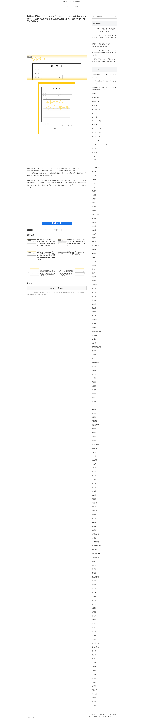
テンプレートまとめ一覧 (99, 144)
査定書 (94, 429)
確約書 (94, 495)
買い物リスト (96, 643)
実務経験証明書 (96, 331)
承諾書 (94, 386)
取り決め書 (95, 245)
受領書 (94, 253)
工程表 (94, 355)
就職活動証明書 (96, 347)
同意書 (94, 265)
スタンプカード (96, 125)
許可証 (94, 604)
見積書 (94, 573)
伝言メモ (94, 183)
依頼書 (94, 195)
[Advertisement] (57, 38)
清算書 (94, 468)
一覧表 (94, 171)
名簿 (93, 273)
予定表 (94, 175)
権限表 (94, 452)
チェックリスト (96, 136)
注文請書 (94, 460)
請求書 (94, 631)
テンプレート (49, 229)
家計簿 (94, 343)
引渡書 (94, 366)
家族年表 (94, 335)
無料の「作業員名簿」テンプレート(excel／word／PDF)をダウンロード (103, 45)
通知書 (94, 678)
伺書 (93, 187)
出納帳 (94, 230)
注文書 (94, 456)
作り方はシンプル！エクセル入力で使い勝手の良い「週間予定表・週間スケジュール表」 (104, 53)
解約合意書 (95, 577)
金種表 (94, 686)
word (43, 229)
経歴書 (94, 530)
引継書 (94, 370)
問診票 (94, 277)
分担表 (94, 238)
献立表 (94, 475)
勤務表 (94, 241)
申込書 (94, 483)
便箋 (93, 203)
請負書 (94, 635)
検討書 (94, 440)
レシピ (94, 164)
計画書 (94, 581)
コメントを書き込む (56, 288)
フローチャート (96, 152)
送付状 (94, 674)
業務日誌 (94, 448)
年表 (93, 358)
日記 (93, 405)
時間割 (94, 417)
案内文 (94, 432)
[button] (115, 17)
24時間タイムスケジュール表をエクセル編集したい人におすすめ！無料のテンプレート (104, 61)
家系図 (94, 339)
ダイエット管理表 (97, 132)
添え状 (94, 464)
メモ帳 (94, 160)
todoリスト (95, 93)
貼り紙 (94, 651)
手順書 (94, 382)
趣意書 (94, 655)
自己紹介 (94, 549)
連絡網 (94, 682)
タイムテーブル (96, 128)
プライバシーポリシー (111, 714)
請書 (93, 627)
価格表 (94, 199)
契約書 (94, 308)
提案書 (94, 394)
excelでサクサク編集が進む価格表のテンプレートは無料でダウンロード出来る (104, 30)
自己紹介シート (96, 557)
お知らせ (94, 105)
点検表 (94, 471)
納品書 (94, 522)
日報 (93, 397)
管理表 (94, 514)
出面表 (94, 234)
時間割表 (94, 421)
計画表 (94, 584)
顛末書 (94, 701)
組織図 (94, 526)
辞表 (93, 658)
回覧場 (94, 288)
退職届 (94, 666)
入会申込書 (95, 214)
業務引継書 (95, 444)
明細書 (94, 409)
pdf (39, 229)
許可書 (94, 600)
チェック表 (95, 140)
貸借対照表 (95, 647)
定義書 (94, 327)
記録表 (94, 596)
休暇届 (94, 179)
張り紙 (94, 374)
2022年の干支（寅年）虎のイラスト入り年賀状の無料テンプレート (104, 88)
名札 (93, 269)
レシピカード (96, 167)
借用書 (94, 206)
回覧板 (94, 292)
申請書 (94, 479)
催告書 (94, 210)
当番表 (94, 378)
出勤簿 (94, 226)
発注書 (94, 487)
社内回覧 (94, 503)
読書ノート (95, 623)
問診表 (94, 280)
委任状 (94, 316)
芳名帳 (94, 561)
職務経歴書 (95, 542)
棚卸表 (94, 436)
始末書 (94, 312)
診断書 (30, 229)
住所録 (94, 191)
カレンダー (95, 113)
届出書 (94, 351)
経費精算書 (95, 534)
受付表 (94, 249)
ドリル (94, 148)
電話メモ (94, 690)
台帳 (93, 257)
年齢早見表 (95, 362)
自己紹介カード (96, 553)
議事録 (94, 639)
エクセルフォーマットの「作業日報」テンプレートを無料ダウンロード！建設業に (104, 38)
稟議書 (94, 507)
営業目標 (94, 284)
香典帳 (94, 705)
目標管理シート (96, 491)
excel (35, 229)
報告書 (94, 300)
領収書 (94, 697)
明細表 (94, 413)
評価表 (94, 616)
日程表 (94, 401)
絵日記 (94, 538)
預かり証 (94, 694)
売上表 (94, 304)
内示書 (94, 218)
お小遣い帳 (95, 97)
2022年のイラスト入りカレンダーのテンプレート (104, 82)
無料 (55, 229)
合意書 (94, 261)
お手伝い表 (95, 101)
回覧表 (94, 296)
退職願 (94, 670)
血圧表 (94, 565)
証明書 (94, 612)
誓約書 (94, 620)
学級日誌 (94, 319)
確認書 (94, 499)
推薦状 (94, 390)
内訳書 (94, 222)
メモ (93, 156)
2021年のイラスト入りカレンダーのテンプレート (104, 76)
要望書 (94, 569)
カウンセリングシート (98, 109)
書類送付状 (95, 425)
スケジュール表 (96, 121)
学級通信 (94, 323)
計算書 (94, 588)
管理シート (95, 510)
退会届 (94, 662)
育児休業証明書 (96, 545)
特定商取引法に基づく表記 (98, 714)
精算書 (94, 518)
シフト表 (94, 117)
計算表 (94, 592)
